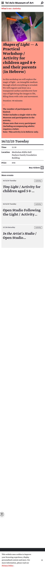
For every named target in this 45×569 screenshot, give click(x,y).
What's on (6, 9)
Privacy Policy (7, 566)
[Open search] (42, 3)
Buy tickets (34, 168)
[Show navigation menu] (2, 3)
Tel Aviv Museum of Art (19, 3)
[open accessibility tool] (2, 514)
